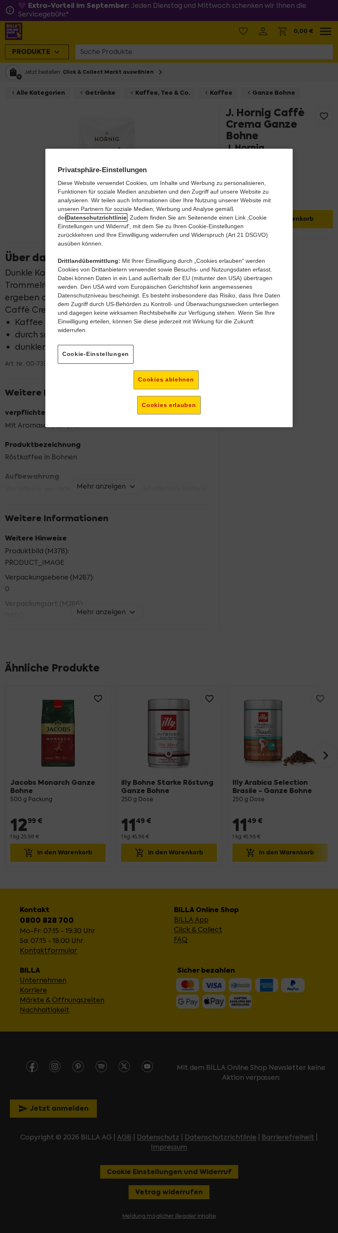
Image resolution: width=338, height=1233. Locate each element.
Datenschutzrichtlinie (96, 218)
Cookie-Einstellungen (95, 354)
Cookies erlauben (169, 405)
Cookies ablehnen (166, 379)
